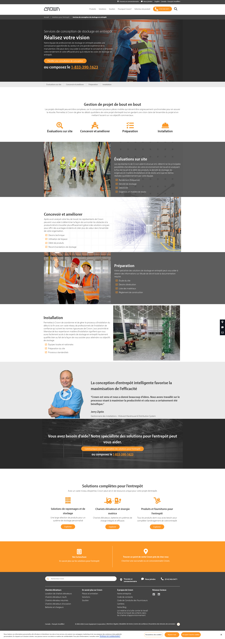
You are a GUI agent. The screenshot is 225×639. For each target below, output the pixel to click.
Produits (92, 9)
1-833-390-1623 (84, 66)
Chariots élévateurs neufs (56, 597)
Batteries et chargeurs (54, 607)
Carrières (120, 603)
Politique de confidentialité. (110, 636)
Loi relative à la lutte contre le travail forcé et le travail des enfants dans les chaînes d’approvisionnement (132, 613)
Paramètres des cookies (153, 634)
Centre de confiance (141, 624)
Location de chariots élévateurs (58, 593)
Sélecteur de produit (142, 9)
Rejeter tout (172, 634)
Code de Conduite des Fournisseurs (132, 600)
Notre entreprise (124, 593)
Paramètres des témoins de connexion (162, 624)
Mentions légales (112, 624)
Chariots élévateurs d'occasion (58, 603)
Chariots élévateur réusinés (56, 600)
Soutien (112, 9)
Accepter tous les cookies (190, 634)
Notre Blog (121, 607)
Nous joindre (147, 1)
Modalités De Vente (126, 624)
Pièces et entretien (90, 593)
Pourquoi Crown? (125, 9)
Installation (107, 84)
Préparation (93, 84)
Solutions (102, 9)
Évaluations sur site (53, 84)
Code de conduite (125, 597)
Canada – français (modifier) (170, 1)
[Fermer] (221, 634)
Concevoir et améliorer (75, 84)
